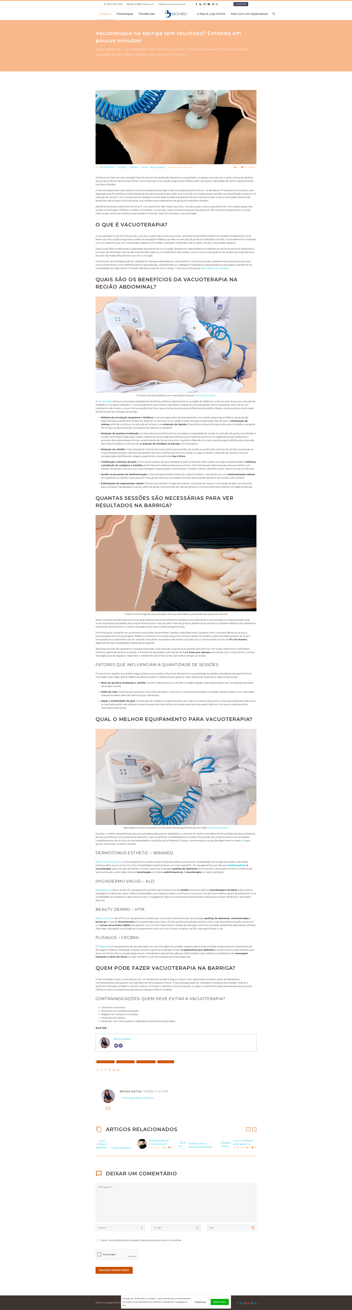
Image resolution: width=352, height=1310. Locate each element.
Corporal (122, 167)
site (243, 840)
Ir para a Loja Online (211, 14)
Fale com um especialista (249, 14)
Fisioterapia (125, 14)
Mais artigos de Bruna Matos (138, 1098)
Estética (105, 14)
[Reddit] (118, 1070)
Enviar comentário (114, 1270)
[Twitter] (101, 1070)
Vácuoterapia (157, 167)
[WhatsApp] (217, 4)
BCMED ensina (105, 1062)
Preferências (200, 1302)
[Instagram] (205, 4)
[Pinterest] (106, 1070)
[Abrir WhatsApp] (7, 1303)
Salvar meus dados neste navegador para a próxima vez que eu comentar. (141, 1240)
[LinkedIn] (200, 4)
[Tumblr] (110, 1070)
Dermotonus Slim (206, 395)
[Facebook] (196, 4)
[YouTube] (209, 4)
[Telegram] (213, 4)
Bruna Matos (107, 167)
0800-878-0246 (114, 4)
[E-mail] (116, 1046)
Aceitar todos (219, 1302)
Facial (144, 167)
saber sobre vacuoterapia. (215, 268)
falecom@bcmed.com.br (142, 4)
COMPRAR (240, 4)
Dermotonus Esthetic (110, 862)
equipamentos (125, 1062)
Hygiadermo (105, 890)
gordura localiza (146, 1062)
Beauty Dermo (106, 918)
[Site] (121, 1046)
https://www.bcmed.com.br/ (172, 4)
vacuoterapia (105, 401)
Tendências (146, 14)
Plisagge (102, 946)
